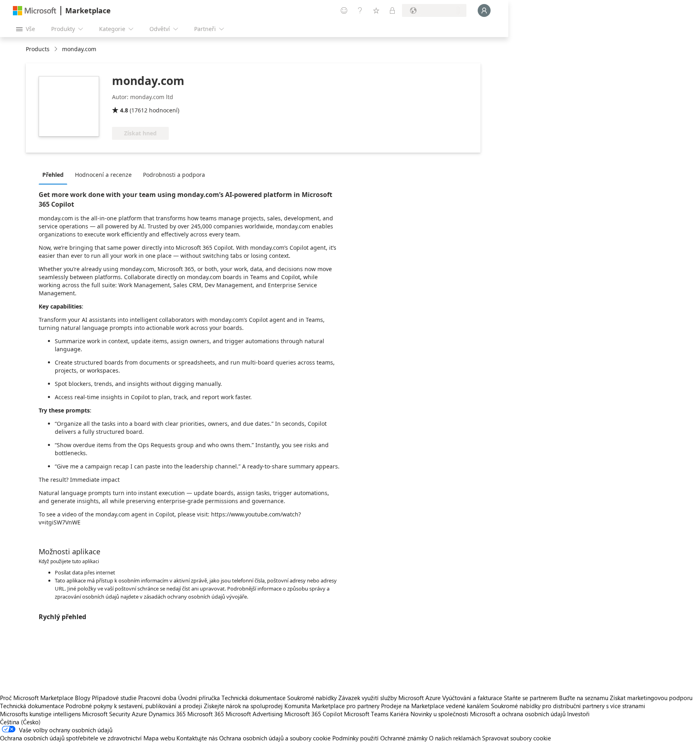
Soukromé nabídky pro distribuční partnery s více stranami (568, 706)
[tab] (55, 174)
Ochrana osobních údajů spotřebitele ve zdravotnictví (71, 738)
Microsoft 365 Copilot (313, 714)
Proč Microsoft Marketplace (36, 698)
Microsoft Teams (366, 714)
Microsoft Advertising (254, 714)
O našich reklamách (455, 738)
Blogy (82, 698)
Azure (139, 714)
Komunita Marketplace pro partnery (331, 706)
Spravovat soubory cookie (516, 738)
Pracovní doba (157, 698)
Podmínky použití (355, 738)
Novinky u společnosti (439, 714)
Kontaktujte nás (197, 738)
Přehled (53, 174)
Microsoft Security (106, 714)
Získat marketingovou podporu (651, 698)
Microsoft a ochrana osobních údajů (518, 714)
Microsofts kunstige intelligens (40, 714)
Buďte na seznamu (583, 698)
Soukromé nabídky (312, 698)
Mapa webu (159, 738)
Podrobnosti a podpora (174, 174)
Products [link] (38, 49)
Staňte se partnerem (530, 698)
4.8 (124, 110)
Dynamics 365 (167, 714)
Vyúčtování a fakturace (472, 698)
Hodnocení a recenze (103, 174)
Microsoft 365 (205, 714)
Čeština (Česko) (20, 722)
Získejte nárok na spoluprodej (243, 706)
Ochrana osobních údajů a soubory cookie (275, 738)
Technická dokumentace (254, 698)
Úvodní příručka (199, 698)
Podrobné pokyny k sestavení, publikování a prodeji (134, 706)
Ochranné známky (403, 738)
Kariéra (399, 714)
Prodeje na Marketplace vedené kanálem (435, 706)
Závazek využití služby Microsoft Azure (390, 698)
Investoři (578, 714)
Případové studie (114, 698)
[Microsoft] (34, 10)
